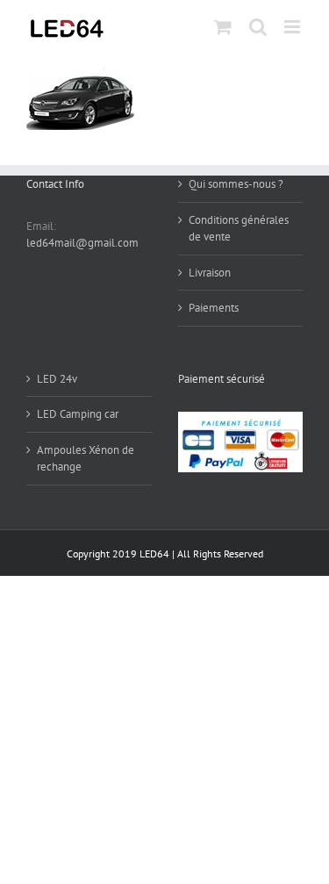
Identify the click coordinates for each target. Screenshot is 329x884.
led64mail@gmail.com (82, 242)
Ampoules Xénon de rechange (85, 458)
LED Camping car (77, 413)
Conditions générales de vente (239, 228)
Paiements (214, 307)
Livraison (210, 272)
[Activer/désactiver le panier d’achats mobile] (223, 27)
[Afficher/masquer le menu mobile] (293, 27)
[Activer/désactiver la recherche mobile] (258, 27)
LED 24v (57, 378)
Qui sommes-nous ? (236, 183)
